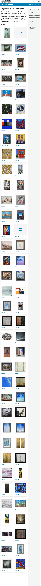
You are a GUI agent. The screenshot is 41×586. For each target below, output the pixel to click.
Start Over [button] (34, 17)
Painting (3, 39)
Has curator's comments (32, 28)
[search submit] (38, 9)
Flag (16, 357)
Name (30, 24)
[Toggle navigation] (38, 1)
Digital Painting (4, 145)
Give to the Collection (33, 4)
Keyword (31, 21)
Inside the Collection (7, 4)
